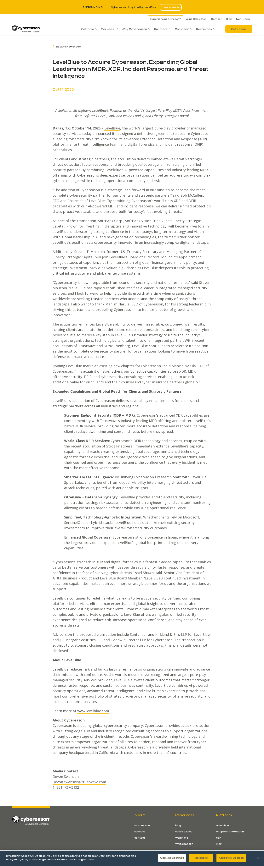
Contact (216, 19)
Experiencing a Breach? (165, 19)
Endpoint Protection (230, 831)
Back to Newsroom (69, 46)
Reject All (201, 857)
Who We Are (142, 825)
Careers (140, 831)
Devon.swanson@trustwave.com (79, 782)
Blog (229, 19)
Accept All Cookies (231, 857)
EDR (218, 837)
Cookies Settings (172, 857)
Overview (222, 825)
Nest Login (243, 19)
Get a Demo (239, 28)
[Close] (258, 857)
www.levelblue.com (93, 711)
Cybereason (62, 725)
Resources (204, 29)
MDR (219, 843)
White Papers (184, 843)
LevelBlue (112, 128)
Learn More (171, 7)
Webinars (181, 837)
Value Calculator (196, 19)
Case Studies (183, 831)
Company (182, 29)
